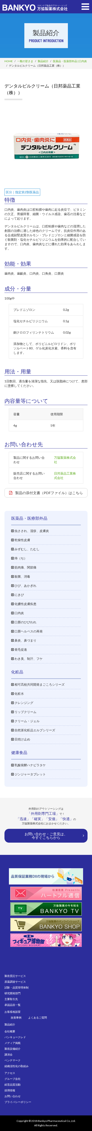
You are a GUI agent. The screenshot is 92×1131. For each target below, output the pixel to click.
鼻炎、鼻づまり (25, 640)
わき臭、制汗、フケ (28, 658)
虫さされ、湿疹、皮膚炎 (31, 531)
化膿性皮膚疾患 (25, 604)
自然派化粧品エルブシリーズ (34, 730)
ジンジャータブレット (30, 774)
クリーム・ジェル (27, 721)
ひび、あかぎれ (25, 585)
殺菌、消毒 (22, 576)
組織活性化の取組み (16, 1066)
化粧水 (19, 693)
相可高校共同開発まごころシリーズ (39, 684)
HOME (8, 61)
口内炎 (19, 613)
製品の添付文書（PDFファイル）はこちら (49, 493)
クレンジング (23, 703)
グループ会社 (12, 1078)
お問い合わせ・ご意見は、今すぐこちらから (46, 836)
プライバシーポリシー (17, 1102)
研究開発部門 (12, 993)
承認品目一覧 (12, 1005)
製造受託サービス (15, 976)
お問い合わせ (12, 1096)
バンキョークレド (15, 1037)
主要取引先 (11, 999)
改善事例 (16, 1017)
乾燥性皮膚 (22, 540)
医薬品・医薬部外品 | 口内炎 (70, 61)
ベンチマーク (12, 1060)
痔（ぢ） (20, 558)
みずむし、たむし (27, 549)
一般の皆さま (25, 61)
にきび (19, 595)
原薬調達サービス (15, 981)
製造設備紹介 (12, 1048)
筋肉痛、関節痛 (25, 567)
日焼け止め (22, 739)
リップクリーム (25, 712)
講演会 (8, 1054)
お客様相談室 (12, 1011)
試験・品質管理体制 (16, 987)
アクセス (9, 1073)
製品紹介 (43, 61)
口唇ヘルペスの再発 (28, 631)
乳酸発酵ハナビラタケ (30, 765)
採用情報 (9, 1090)
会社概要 (9, 1031)
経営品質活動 (12, 1084)
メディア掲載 (12, 1043)
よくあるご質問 (37, 1017)
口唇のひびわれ (25, 622)
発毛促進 (20, 649)
